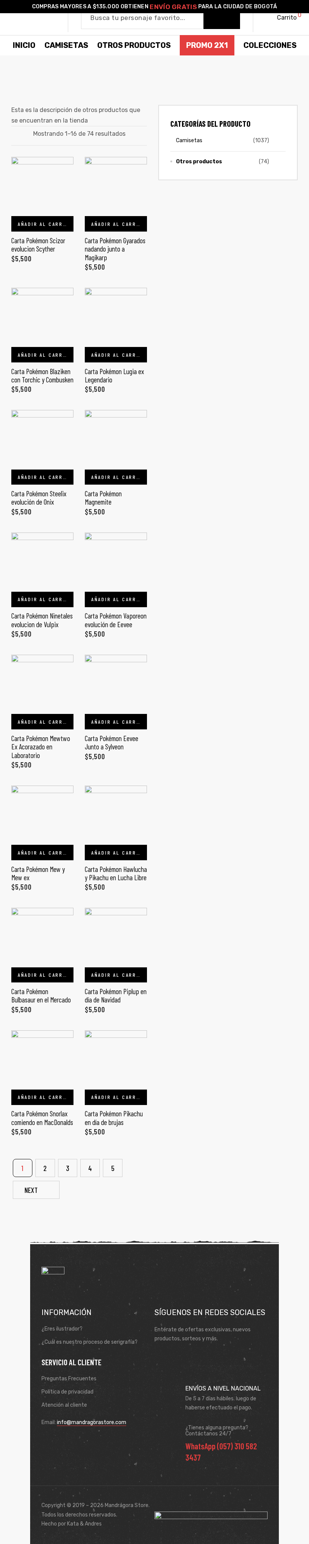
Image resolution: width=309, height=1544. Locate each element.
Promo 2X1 (207, 45)
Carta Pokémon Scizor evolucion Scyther (38, 244)
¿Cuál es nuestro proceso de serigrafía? (89, 1342)
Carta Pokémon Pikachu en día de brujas (114, 1117)
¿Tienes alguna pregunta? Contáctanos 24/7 (216, 1430)
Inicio (24, 45)
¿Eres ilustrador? (62, 1329)
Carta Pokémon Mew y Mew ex (38, 873)
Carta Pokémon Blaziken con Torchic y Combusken (42, 375)
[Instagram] (184, 1357)
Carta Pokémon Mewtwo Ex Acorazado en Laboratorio (40, 747)
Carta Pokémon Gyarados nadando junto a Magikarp (115, 249)
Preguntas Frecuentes (68, 1378)
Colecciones (270, 45)
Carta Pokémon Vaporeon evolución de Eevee (116, 619)
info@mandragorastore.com (91, 1422)
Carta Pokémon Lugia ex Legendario (114, 375)
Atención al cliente (64, 1405)
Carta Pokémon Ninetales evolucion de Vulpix (42, 619)
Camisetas (189, 140)
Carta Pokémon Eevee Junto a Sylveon (111, 742)
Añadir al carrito (45, 224)
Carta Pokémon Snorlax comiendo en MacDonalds (42, 1117)
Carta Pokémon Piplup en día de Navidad (116, 995)
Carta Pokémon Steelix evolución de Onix (38, 497)
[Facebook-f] (162, 1357)
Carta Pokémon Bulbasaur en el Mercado (41, 995)
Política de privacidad (67, 1392)
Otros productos (199, 161)
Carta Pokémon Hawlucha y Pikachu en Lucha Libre (116, 873)
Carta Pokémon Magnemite (103, 497)
